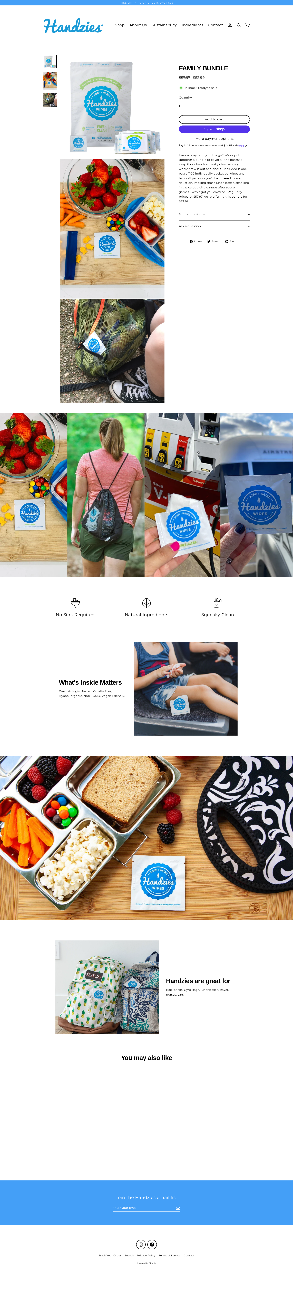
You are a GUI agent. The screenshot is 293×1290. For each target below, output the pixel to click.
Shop (119, 25)
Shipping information (195, 214)
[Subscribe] (177, 1208)
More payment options (214, 139)
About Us (138, 25)
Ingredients (192, 25)
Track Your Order (110, 1255)
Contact (215, 25)
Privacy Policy (146, 1255)
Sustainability (164, 25)
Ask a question (190, 226)
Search (129, 1255)
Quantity (185, 97)
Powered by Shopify (146, 1263)
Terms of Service (169, 1255)
